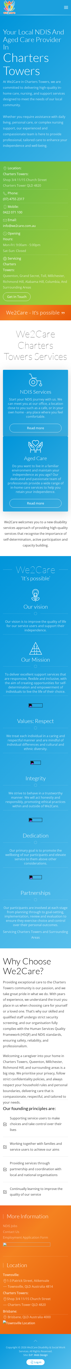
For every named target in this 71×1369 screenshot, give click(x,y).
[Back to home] (9, 7)
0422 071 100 (12, 212)
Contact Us (11, 1232)
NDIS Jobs (10, 1226)
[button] (66, 7)
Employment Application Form (25, 1237)
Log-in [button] (37, 1362)
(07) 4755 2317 (13, 199)
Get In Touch (16, 296)
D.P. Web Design (38, 1355)
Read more (35, 428)
